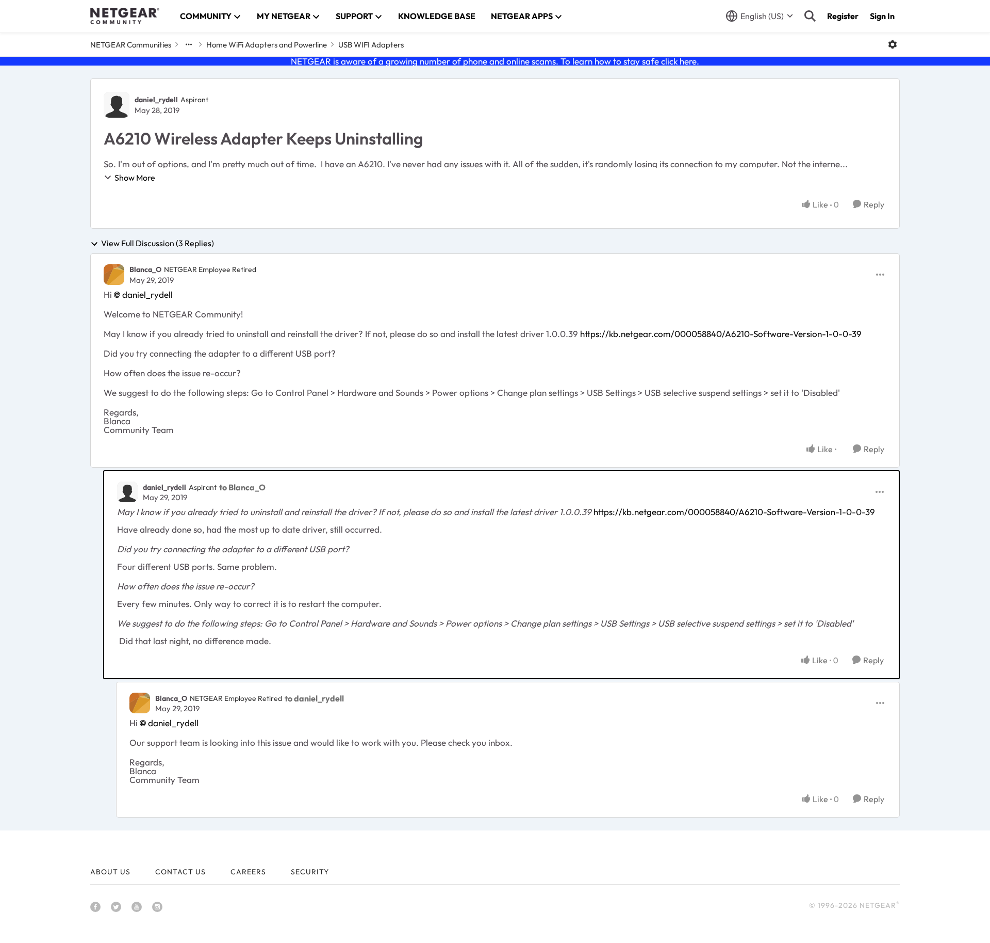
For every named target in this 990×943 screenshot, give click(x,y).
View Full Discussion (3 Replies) (157, 243)
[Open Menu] (892, 44)
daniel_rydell (156, 99)
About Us (110, 871)
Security (310, 871)
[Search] (810, 16)
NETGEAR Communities (130, 45)
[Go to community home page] (124, 16)
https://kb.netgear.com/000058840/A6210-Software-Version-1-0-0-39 (721, 333)
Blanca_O (145, 269)
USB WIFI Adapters (371, 45)
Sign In (882, 16)
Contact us (180, 871)
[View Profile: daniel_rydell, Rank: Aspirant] (116, 105)
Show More (134, 177)
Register (843, 16)
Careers (248, 871)
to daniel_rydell (314, 698)
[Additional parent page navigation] (189, 44)
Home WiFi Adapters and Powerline (266, 45)
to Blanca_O (242, 487)
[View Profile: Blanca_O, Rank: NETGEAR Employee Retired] (114, 274)
